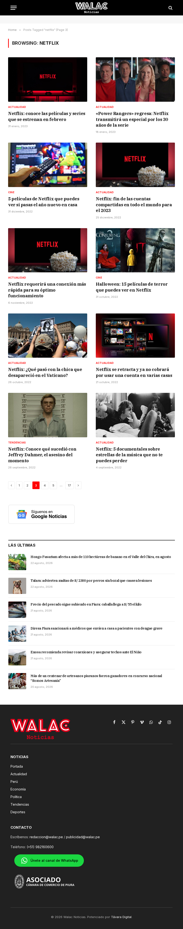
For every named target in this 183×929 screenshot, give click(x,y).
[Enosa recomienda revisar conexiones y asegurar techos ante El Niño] (17, 657)
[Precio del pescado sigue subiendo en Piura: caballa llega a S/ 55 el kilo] (17, 610)
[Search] (170, 7)
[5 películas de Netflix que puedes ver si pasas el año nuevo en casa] (47, 165)
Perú (14, 782)
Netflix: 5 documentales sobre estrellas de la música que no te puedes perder (129, 454)
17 (69, 485)
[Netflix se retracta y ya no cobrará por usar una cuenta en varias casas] (135, 335)
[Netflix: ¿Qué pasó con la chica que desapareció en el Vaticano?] (47, 335)
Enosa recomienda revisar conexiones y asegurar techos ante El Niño (86, 652)
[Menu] (13, 7)
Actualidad (17, 107)
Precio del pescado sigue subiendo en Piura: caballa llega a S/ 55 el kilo (85, 604)
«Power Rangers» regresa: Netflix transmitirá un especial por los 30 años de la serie (132, 119)
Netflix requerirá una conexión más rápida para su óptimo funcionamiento (47, 289)
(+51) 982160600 (40, 847)
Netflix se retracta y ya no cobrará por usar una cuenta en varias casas (134, 372)
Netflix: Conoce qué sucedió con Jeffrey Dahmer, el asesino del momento (42, 454)
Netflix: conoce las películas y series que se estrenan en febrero (46, 116)
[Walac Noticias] (91, 7)
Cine (11, 192)
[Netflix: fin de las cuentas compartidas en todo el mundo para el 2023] (135, 165)
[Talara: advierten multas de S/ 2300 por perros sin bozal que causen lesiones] (17, 586)
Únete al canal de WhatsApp (54, 860)
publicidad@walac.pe (83, 837)
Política (16, 797)
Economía (18, 789)
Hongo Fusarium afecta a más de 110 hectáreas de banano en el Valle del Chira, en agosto (100, 557)
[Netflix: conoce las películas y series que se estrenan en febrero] (47, 79)
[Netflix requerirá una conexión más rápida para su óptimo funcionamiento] (47, 250)
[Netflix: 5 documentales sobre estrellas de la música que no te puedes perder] (135, 415)
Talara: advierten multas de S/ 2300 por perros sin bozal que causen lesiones (91, 580)
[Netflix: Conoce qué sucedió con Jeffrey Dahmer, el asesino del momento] (47, 415)
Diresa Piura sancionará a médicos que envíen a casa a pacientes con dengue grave (96, 628)
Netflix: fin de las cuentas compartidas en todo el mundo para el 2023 (134, 204)
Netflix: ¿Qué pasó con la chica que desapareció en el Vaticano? (45, 372)
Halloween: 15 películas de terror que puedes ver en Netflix (132, 287)
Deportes (17, 812)
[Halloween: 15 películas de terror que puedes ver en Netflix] (135, 250)
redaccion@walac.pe (46, 837)
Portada (16, 766)
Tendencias (17, 442)
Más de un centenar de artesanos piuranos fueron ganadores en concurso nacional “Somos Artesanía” (96, 678)
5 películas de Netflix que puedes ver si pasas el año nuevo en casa (43, 201)
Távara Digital (121, 917)
